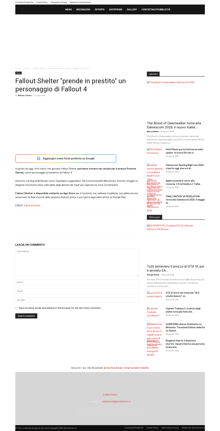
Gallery (132, 9)
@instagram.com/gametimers (126, 367)
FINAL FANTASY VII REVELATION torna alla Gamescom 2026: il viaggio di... (185, 199)
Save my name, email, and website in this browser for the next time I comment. (60, 308)
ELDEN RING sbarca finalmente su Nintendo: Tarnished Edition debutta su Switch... (185, 327)
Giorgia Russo (153, 275)
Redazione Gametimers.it (80, 2)
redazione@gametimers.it (116, 401)
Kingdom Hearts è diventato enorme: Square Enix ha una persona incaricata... (185, 343)
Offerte (100, 9)
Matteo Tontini (24, 95)
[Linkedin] (175, 2)
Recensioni (83, 9)
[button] (201, 9)
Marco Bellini (153, 132)
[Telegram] (186, 2)
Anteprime (115, 9)
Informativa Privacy (59, 2)
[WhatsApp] (41, 227)
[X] (197, 2)
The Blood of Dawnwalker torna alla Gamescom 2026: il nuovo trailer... (174, 125)
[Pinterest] (180, 2)
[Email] (56, 227)
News (68, 9)
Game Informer (32, 205)
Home (18, 68)
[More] (71, 227)
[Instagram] (170, 2)
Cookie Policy (42, 2)
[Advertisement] (110, 39)
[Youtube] (202, 2)
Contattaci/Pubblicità (24, 2)
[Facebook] (164, 2)
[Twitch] (191, 2)
